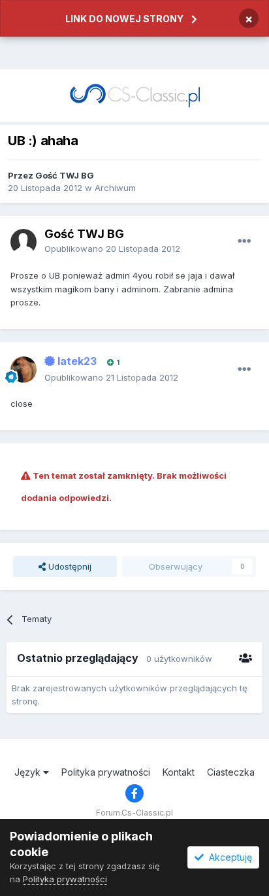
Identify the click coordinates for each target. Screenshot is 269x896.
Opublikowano (112, 248)
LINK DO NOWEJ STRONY (124, 18)
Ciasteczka (231, 772)
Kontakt (179, 772)
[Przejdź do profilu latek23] (23, 369)
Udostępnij (68, 566)
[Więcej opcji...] (244, 241)
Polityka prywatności (105, 772)
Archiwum (115, 187)
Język (28, 772)
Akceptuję (228, 857)
